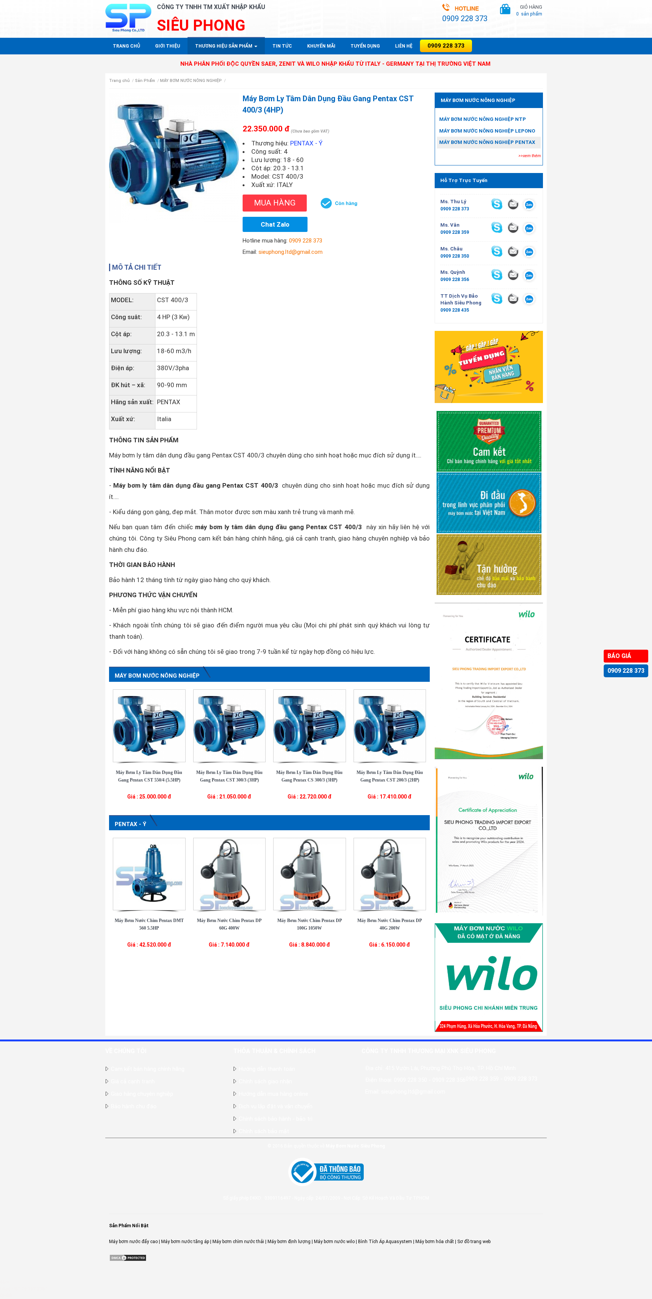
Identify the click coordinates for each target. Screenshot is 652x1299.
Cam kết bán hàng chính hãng (148, 1069)
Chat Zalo (275, 224)
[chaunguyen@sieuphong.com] (513, 251)
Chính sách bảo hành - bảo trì (275, 1118)
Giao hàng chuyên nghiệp (142, 1093)
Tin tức (282, 46)
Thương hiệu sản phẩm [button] (224, 46)
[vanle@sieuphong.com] (513, 227)
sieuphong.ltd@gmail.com (290, 252)
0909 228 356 (454, 279)
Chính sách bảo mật (264, 1131)
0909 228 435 (454, 310)
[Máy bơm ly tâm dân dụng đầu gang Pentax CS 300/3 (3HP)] (310, 725)
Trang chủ (126, 46)
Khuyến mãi (321, 46)
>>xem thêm (529, 155)
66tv (4, 1282)
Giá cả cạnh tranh (133, 1081)
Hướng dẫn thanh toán (267, 1069)
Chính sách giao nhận (265, 1081)
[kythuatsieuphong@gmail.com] (513, 298)
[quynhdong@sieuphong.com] (513, 274)
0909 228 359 (454, 232)
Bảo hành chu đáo (134, 1106)
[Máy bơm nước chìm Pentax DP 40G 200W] (390, 873)
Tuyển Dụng (365, 46)
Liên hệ (403, 46)
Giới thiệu (167, 46)
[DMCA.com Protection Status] (128, 1257)
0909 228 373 (625, 670)
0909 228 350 (454, 256)
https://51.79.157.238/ (23, 1288)
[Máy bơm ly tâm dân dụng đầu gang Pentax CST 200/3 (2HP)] (390, 725)
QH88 (6, 1295)
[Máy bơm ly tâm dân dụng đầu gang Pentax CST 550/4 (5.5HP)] (149, 725)
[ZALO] (529, 206)
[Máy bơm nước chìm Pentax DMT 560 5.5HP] (149, 873)
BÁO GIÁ (619, 656)
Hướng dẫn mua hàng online (273, 1093)
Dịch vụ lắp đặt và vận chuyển (275, 1106)
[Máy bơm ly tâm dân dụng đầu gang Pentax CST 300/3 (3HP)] (230, 725)
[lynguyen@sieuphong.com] (513, 204)
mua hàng (274, 202)
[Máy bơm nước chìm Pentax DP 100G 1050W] (310, 873)
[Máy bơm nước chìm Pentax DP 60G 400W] (230, 873)
